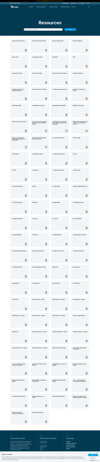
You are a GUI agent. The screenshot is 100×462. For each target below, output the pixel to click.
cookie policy (61, 458)
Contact (68, 448)
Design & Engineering (71, 443)
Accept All (93, 454)
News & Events (81, 3)
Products (68, 441)
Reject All (93, 458)
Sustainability (65, 3)
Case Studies (74, 3)
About (88, 3)
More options (92, 460)
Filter (70, 29)
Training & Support (70, 445)
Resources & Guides (70, 446)
